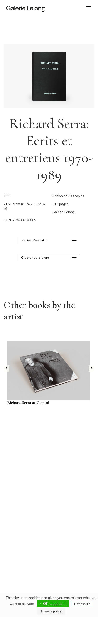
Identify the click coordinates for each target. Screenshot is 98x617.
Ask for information (34, 240)
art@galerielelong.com (65, 567)
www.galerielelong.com (65, 571)
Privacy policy (51, 611)
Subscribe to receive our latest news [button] (45, 433)
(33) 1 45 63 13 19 (23, 516)
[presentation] (6, 368)
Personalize (82, 604)
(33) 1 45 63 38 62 (68, 516)
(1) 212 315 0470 (67, 564)
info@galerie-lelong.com (21, 520)
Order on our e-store (35, 257)
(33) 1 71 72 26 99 (23, 564)
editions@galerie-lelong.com (68, 520)
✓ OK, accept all (53, 604)
